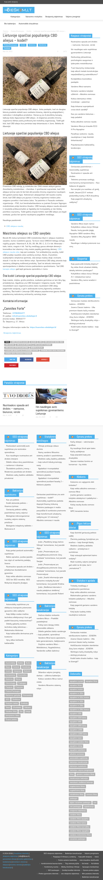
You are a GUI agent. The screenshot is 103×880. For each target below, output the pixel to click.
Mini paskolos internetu (90, 874)
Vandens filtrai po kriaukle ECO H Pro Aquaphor (84, 127)
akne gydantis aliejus (20, 342)
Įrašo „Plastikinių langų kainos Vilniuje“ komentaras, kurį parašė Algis (51, 545)
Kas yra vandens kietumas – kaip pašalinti (83, 115)
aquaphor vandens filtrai (79, 742)
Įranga (27, 711)
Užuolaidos (17, 707)
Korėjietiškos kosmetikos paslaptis (81, 80)
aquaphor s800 (75, 722)
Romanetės (27, 695)
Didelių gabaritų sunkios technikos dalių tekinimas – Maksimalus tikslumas (16, 627)
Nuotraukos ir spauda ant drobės (80, 174)
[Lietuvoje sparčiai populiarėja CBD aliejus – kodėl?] (35, 81)
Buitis (28, 663)
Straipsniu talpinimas (12, 333)
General (16, 667)
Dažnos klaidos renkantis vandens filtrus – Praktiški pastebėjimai (48, 618)
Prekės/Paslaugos (17, 31)
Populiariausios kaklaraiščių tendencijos (82, 146)
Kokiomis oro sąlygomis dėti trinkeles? (81, 483)
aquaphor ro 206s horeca (79, 710)
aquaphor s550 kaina (78, 718)
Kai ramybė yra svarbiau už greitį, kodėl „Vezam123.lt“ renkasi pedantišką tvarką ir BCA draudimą (84, 192)
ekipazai (6, 865)
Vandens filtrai (11, 711)
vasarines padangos (77, 839)
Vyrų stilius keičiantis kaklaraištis (14, 641)
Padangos (22, 683)
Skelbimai (42, 45)
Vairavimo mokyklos (33, 17)
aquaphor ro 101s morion (79, 697)
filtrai (72, 774)
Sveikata (7, 48)
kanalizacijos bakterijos (79, 778)
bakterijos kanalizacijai (78, 762)
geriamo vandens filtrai (85, 774)
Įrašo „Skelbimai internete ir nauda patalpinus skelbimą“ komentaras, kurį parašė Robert (50, 590)
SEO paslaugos (53, 870)
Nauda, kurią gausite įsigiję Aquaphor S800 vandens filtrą (82, 232)
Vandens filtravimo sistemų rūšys (49, 687)
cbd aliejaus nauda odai (53, 342)
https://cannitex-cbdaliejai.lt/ (43, 327)
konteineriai (7, 862)
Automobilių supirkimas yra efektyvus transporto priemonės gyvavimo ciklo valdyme (18, 607)
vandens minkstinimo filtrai (80, 835)
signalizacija (89, 807)
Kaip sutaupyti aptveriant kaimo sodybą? (83, 557)
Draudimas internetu (21, 853)
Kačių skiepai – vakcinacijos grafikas (81, 443)
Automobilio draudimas (28, 24)
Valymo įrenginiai (73, 17)
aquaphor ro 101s (76, 693)
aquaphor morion (76, 689)
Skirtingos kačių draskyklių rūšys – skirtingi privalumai (84, 322)
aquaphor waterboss (77, 750)
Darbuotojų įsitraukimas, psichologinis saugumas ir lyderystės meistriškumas (82, 60)
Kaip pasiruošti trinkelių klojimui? (84, 264)
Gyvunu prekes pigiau (91, 870)
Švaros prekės (11, 720)
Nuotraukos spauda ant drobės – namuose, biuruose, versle (16, 409)
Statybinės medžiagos (46, 438)
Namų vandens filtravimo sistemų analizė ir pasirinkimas (49, 454)
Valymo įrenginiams (91, 853)
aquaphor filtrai (91, 681)
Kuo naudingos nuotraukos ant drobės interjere (18, 457)
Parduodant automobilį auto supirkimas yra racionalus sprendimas (17, 449)
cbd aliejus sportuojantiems (16, 348)
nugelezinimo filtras (77, 786)
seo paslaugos (75, 807)
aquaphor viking (76, 746)
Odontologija (10, 683)
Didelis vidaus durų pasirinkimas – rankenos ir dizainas (19, 463)
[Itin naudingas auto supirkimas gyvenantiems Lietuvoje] (51, 396)
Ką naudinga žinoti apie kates (82, 448)
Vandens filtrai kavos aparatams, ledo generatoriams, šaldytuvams (51, 639)
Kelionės (27, 671)
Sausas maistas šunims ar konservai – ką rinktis (81, 463)
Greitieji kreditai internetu (71, 870)
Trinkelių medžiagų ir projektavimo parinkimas (79, 587)
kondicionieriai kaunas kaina (51, 863)
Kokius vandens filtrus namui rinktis (49, 680)
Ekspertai (82, 258)
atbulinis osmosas (77, 754)
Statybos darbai (12, 703)
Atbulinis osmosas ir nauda (48, 520)
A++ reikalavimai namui (81, 277)
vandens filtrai (75, 815)
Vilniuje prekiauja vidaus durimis (48, 447)
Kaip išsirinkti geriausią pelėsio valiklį (82, 534)
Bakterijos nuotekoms (14, 492)
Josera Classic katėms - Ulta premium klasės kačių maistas (82, 309)
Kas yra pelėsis (12, 500)
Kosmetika (22, 675)
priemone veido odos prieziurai (52, 350)
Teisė (8, 707)
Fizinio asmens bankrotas (67, 860)
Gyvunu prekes (85, 295)
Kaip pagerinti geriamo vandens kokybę (83, 606)
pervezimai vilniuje (9, 859)
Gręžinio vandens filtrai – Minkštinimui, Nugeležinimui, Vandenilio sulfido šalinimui (49, 647)
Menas (18, 679)
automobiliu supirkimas (79, 758)
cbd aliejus (9, 345)
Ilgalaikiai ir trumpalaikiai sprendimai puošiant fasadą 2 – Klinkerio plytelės (50, 481)
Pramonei (19, 687)
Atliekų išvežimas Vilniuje (70, 867)
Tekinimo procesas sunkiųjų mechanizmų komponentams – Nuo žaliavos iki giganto (84, 182)
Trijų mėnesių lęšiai (72, 863)
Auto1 (97, 857)
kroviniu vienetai (16, 865)
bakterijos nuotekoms (78, 766)
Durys (8, 667)
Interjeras (17, 671)
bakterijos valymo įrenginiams (81, 770)
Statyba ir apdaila (86, 580)
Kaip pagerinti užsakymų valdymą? (80, 200)
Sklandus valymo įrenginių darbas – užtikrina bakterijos (48, 674)
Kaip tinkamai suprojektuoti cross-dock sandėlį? (82, 108)
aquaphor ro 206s (76, 706)
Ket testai (85, 863)
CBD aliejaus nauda (14, 226)
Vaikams (27, 707)
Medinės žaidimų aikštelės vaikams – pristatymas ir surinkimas (81, 549)
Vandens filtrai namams (81, 86)
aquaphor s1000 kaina (78, 734)
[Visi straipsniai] (6, 16)
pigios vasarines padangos (80, 803)
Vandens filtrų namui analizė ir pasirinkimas (82, 281)
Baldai (20, 663)
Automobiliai (10, 663)
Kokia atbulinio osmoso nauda (83, 122)
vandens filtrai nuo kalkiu (79, 827)
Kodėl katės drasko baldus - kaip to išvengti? (84, 328)
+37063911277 (18, 313)
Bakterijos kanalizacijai (46, 608)
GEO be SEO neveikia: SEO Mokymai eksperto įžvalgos (17, 581)
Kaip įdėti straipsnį (11, 2)
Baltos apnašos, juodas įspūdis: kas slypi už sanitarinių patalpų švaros (19, 560)
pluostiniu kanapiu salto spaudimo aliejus (21, 350)
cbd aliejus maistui (24, 345)
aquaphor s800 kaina (78, 726)
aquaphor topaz (76, 738)
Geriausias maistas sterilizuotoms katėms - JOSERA (84, 302)
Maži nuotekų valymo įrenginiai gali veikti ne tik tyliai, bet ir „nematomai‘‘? (83, 565)
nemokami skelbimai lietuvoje (81, 782)
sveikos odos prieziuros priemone (18, 353)
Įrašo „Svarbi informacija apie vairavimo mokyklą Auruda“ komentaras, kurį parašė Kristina (50, 580)
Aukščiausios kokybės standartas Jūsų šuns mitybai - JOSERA (84, 315)
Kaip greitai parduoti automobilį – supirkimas (19, 552)
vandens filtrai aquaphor (79, 819)
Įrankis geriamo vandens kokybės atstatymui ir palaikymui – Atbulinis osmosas (83, 498)
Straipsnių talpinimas (54, 17)
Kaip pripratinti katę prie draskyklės (80, 456)
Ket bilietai (95, 863)
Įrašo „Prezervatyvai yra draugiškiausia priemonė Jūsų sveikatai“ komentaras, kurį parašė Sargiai (51, 556)
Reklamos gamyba (13, 695)
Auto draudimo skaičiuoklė (89, 860)
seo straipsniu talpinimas (70, 874)
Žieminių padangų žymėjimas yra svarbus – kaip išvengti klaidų (83, 540)
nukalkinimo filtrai (76, 794)
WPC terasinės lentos (79, 511)
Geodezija (26, 667)
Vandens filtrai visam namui (82, 224)
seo (94, 803)
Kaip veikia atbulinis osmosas (18, 576)
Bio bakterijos (10, 24)
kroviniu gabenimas (25, 859)
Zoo (21, 711)
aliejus (33, 342)
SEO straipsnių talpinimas (81, 159)
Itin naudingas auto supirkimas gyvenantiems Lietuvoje (50, 410)
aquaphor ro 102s (76, 701)
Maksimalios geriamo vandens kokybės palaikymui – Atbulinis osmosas (82, 598)
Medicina (32, 45)
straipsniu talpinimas (78, 811)
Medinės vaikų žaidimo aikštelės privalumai (19, 476)
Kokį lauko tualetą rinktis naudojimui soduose (80, 613)
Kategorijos (14, 18)
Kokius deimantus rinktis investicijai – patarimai (81, 100)
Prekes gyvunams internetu (48, 874)
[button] (97, 16)
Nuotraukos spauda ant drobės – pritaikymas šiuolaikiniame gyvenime (19, 570)
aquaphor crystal (76, 681)
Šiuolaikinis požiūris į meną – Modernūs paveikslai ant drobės (18, 470)
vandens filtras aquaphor (79, 831)
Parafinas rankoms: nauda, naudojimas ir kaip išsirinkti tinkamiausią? (82, 137)
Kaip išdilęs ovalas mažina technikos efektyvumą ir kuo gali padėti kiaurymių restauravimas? (18, 617)
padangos (73, 799)
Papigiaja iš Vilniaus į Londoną (64, 857)
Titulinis (5, 31)
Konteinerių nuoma (51, 867)
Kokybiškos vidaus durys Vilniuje (84, 227)
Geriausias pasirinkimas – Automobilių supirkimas (81, 168)
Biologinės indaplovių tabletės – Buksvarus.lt (19, 527)
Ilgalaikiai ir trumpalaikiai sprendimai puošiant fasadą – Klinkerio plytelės (49, 471)
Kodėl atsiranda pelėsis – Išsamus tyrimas (16, 504)
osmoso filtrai (91, 794)
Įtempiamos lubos (12, 715)
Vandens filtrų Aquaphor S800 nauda (82, 238)
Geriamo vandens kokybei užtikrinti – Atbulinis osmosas (83, 92)
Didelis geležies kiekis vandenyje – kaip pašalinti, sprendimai (51, 633)
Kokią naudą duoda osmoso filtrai (81, 506)
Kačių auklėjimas (77, 451)
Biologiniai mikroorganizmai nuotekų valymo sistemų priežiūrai (17, 519)
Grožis (29, 31)
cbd (40, 342)
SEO (7, 699)
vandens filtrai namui (78, 823)
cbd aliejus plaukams (42, 345)
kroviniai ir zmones (19, 862)
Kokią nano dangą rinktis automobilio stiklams (48, 626)
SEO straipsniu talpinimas (16, 438)
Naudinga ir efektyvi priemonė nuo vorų (84, 244)
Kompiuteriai (10, 675)
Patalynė (9, 687)
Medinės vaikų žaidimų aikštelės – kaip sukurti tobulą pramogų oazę (51, 462)
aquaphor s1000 (76, 730)
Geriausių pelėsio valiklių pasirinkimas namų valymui (16, 511)
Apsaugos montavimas (90, 867)
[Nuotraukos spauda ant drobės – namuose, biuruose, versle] (18, 395)
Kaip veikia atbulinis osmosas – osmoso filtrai (83, 490)
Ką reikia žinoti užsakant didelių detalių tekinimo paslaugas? (83, 268)
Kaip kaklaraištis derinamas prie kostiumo (19, 635)
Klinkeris (81, 476)
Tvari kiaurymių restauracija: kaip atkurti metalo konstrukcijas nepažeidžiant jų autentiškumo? (84, 71)
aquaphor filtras (76, 685)
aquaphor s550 (75, 714)
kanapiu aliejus (9, 269)
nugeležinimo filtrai (77, 790)
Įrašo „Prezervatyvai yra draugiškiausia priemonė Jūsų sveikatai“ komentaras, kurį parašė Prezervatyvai (51, 569)
